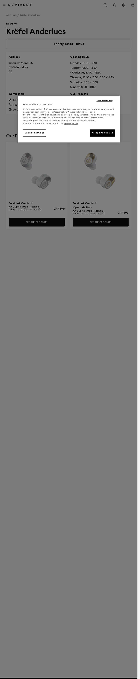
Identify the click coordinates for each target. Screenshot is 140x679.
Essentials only (104, 101)
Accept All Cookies (102, 133)
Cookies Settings (34, 133)
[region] (69, 119)
